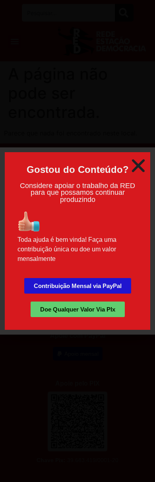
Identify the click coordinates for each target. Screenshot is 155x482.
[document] (77, 241)
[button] (138, 166)
